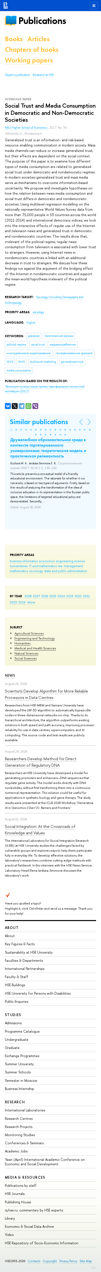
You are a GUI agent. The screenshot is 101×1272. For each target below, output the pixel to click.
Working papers (29, 60)
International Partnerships (24, 968)
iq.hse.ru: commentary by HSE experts (34, 1210)
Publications (42, 20)
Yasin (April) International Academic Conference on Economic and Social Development (45, 1161)
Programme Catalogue (22, 1031)
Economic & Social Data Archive (29, 1226)
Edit (94, 1267)
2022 (78, 596)
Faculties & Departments (24, 960)
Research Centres (19, 1118)
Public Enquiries (16, 1001)
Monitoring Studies (20, 1134)
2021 (86, 596)
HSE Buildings (15, 985)
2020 (13, 602)
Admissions (13, 1023)
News (10, 675)
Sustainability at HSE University (29, 952)
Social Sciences (25, 658)
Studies (13, 1014)
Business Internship (19, 1088)
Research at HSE (43, 75)
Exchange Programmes (22, 1055)
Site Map (86, 1261)
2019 (21, 602)
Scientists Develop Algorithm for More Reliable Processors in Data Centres (46, 694)
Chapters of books (31, 49)
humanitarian (19, 566)
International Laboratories (25, 1110)
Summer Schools (18, 1072)
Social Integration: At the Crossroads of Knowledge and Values (40, 829)
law (60, 566)
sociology (36, 571)
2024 (61, 596)
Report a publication (17, 75)
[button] (11, 429)
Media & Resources (25, 1177)
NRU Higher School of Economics (26, 128)
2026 (44, 596)
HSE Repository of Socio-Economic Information (41, 1243)
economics (47, 561)
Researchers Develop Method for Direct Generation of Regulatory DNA (40, 762)
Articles (38, 39)
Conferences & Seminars (24, 1143)
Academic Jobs (16, 1151)
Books (14, 39)
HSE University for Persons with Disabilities (38, 993)
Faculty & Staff (16, 976)
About (12, 927)
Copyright (50, 1261)
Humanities (22, 643)
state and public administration (65, 571)
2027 (36, 596)
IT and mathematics (43, 566)
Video (9, 1234)
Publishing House (18, 1202)
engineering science (70, 561)
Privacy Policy (68, 1261)
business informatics (24, 561)
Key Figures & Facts (20, 944)
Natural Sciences (26, 653)
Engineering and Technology (34, 638)
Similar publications (39, 421)
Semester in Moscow (21, 1080)
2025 (52, 596)
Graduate (12, 1047)
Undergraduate (16, 1039)
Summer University (19, 1064)
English (31, 323)
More (31, 602)
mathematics (19, 571)
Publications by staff (21, 1185)
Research (15, 1102)
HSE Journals (15, 1193)
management (73, 566)
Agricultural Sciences (29, 633)
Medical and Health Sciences (35, 648)
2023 (69, 596)
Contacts (34, 1261)
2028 (28, 596)
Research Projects (18, 1126)
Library (10, 1218)
